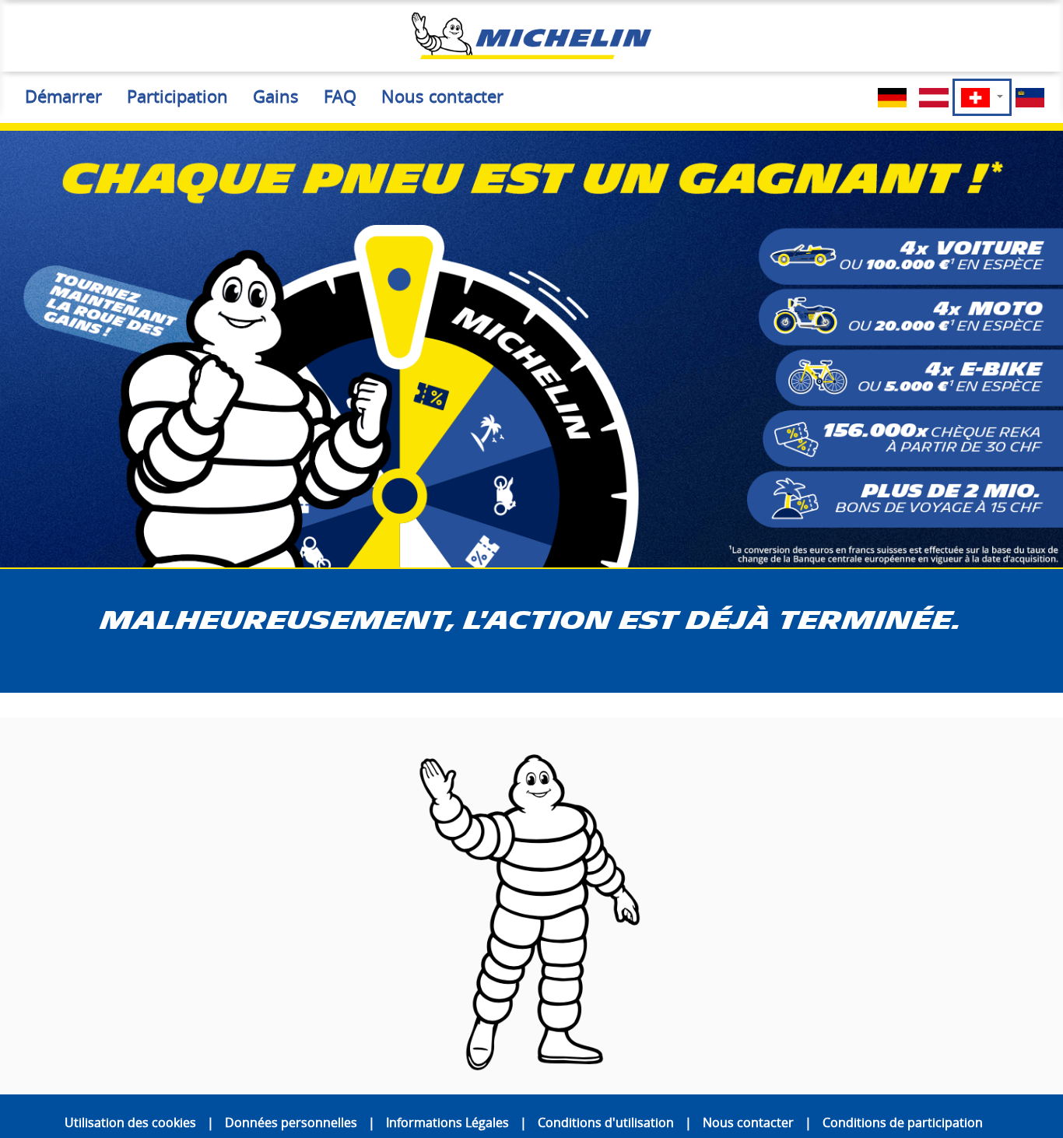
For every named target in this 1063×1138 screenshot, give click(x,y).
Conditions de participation (903, 1122)
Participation (177, 96)
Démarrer (63, 96)
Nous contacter (442, 96)
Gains (276, 96)
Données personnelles (291, 1122)
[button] (982, 97)
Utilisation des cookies (130, 1122)
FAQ (340, 96)
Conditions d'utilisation (606, 1122)
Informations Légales (447, 1122)
